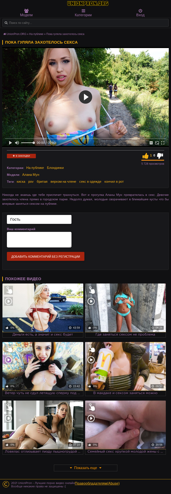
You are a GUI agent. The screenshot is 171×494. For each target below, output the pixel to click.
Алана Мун (30, 174)
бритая (42, 181)
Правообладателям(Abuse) (97, 483)
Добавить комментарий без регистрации (45, 256)
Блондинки (55, 168)
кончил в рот (114, 181)
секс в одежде (90, 181)
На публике (35, 168)
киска (21, 181)
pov (31, 181)
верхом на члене (63, 181)
